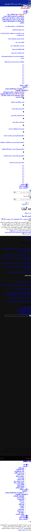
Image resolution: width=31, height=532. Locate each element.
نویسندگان (21, 468)
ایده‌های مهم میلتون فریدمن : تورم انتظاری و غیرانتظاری (12, 142)
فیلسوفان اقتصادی (21, 90)
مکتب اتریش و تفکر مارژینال (18, 108)
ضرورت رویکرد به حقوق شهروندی (19, 301)
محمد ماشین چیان (19, 482)
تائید (27, 530)
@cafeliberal (27, 239)
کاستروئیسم (8, 232)
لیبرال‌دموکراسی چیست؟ (22, 289)
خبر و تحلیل (23, 85)
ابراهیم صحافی (20, 487)
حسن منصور (20, 474)
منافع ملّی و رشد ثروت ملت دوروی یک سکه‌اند (14, 61)
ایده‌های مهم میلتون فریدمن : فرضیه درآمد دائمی (14, 155)
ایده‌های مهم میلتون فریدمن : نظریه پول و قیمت (14, 135)
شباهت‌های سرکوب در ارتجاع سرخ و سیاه (16, 263)
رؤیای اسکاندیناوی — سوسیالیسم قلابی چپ (14, 26)
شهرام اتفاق (20, 486)
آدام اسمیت (21, 499)
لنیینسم (25, 232)
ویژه (24, 12)
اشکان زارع (20, 484)
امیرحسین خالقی (19, 472)
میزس (22, 502)
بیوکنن (22, 507)
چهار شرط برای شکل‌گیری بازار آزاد (16, 128)
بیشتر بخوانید (21, 530)
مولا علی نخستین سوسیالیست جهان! (16, 38)
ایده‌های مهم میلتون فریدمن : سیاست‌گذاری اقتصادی (13, 149)
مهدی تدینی (21, 477)
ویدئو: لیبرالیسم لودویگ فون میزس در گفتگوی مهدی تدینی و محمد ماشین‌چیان (17, 293)
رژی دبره (14, 230)
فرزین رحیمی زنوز (19, 481)
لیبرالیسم (23, 184)
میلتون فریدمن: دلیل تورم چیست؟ (16, 162)
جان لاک (21, 500)
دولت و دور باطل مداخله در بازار (17, 45)
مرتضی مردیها (20, 476)
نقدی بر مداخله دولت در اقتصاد (17, 102)
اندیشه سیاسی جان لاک (23, 281)
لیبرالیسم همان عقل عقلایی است (19, 272)
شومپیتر (21, 505)
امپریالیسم (28, 230)
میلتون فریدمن (20, 514)
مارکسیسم (20, 232)
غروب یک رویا (26, 216)
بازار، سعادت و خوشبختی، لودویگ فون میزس (15, 285)
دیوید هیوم (21, 509)
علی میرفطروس (19, 471)
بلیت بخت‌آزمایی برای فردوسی (17, 52)
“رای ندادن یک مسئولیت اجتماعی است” (17, 254)
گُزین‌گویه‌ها (28, 236)
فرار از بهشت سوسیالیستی (18, 29)
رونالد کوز (21, 512)
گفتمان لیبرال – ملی (19, 42)
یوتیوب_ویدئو (22, 187)
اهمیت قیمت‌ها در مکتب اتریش (17, 115)
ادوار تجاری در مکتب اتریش (18, 122)
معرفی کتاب (22, 186)
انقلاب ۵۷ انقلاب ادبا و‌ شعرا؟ (18, 49)
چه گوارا (14, 232)
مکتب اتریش (20, 497)
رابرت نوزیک (20, 510)
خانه (24, 11)
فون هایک (21, 504)
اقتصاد (24, 87)
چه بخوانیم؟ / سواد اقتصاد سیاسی (14, 88)
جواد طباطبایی (20, 469)
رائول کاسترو (21, 230)
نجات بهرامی (20, 479)
